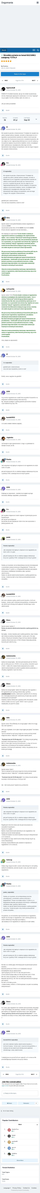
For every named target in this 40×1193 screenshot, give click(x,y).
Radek (13, 1135)
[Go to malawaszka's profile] (3, 657)
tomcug (9, 860)
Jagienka (9, 437)
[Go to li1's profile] (3, 128)
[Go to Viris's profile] (3, 219)
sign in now (5, 1085)
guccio (14, 1147)
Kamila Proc (15, 1129)
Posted (13, 90)
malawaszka (11, 656)
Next (33, 80)
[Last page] (37, 80)
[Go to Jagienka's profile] (3, 438)
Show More (20, 1160)
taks (8, 718)
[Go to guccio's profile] (9, 1148)
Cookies (34, 1188)
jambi (8, 537)
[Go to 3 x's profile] (3, 164)
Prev (6, 80)
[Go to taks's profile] (3, 719)
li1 (7, 127)
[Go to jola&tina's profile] (9, 1154)
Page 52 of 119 (20, 80)
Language (7, 1188)
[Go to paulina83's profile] (9, 1142)
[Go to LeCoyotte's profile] (3, 290)
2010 (8, 391)
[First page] (2, 80)
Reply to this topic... (11, 1093)
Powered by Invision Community (20, 1190)
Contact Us (26, 1188)
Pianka (8, 459)
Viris (8, 218)
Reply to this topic (20, 74)
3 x (7, 163)
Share (10, 1103)
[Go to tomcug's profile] (3, 861)
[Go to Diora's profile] (3, 621)
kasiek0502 (10, 417)
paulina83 (15, 1141)
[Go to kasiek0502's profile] (3, 419)
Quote (7, 110)
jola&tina (14, 1153)
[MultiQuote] (2, 110)
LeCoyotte (10, 289)
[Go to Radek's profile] (9, 1136)
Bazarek (13, 68)
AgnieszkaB (10, 88)
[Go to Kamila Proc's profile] (9, 1130)
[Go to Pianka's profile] (3, 461)
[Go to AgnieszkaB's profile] (3, 89)
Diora (8, 620)
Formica (5, 66)
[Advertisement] (20, 26)
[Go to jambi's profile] (3, 538)
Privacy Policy (17, 1188)
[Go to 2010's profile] (3, 393)
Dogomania (7, 2)
